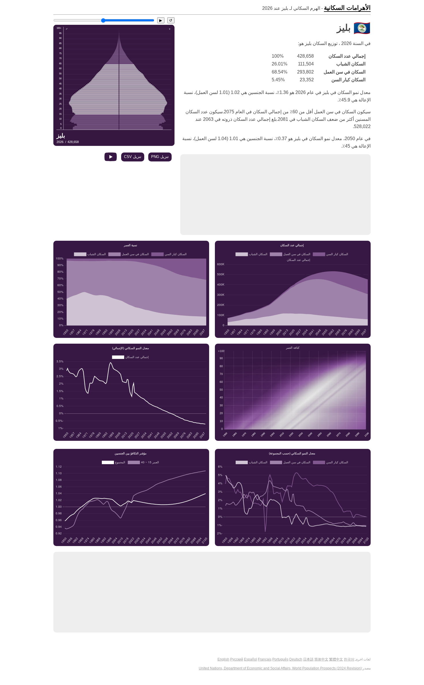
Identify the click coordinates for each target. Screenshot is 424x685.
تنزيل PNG (160, 157)
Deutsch (295, 659)
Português (280, 659)
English (223, 659)
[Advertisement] (275, 194)
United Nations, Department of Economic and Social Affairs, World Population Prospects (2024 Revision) (280, 668)
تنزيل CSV (132, 157)
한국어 (349, 659)
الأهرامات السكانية (347, 8)
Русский (236, 659)
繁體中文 (336, 659)
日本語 (308, 659)
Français (264, 659)
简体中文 (321, 659)
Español (250, 659)
